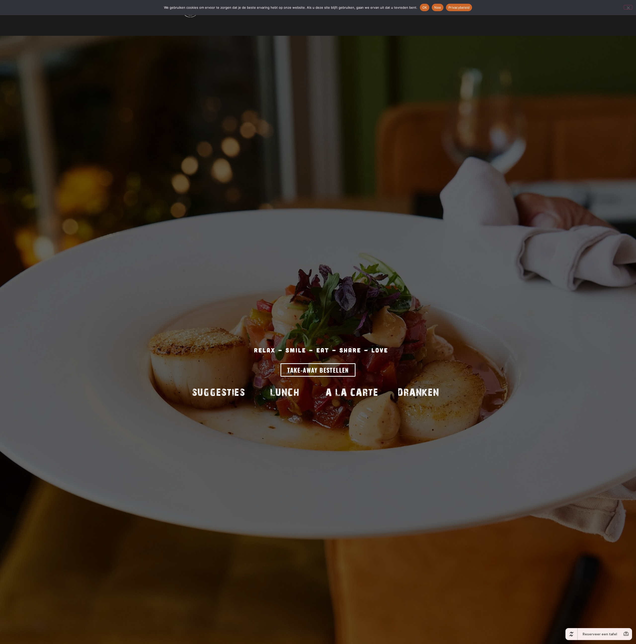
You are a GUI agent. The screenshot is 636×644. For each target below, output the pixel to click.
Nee (437, 7)
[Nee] (628, 7)
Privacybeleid (459, 7)
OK (424, 7)
